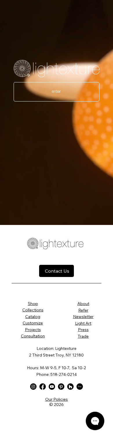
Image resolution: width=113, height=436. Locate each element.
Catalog (32, 316)
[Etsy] (79, 386)
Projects (33, 329)
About (83, 303)
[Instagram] (33, 386)
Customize (33, 323)
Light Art (83, 323)
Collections (32, 310)
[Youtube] (52, 386)
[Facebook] (42, 386)
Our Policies (56, 399)
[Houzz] (70, 386)
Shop (33, 303)
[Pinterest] (61, 386)
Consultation (33, 336)
